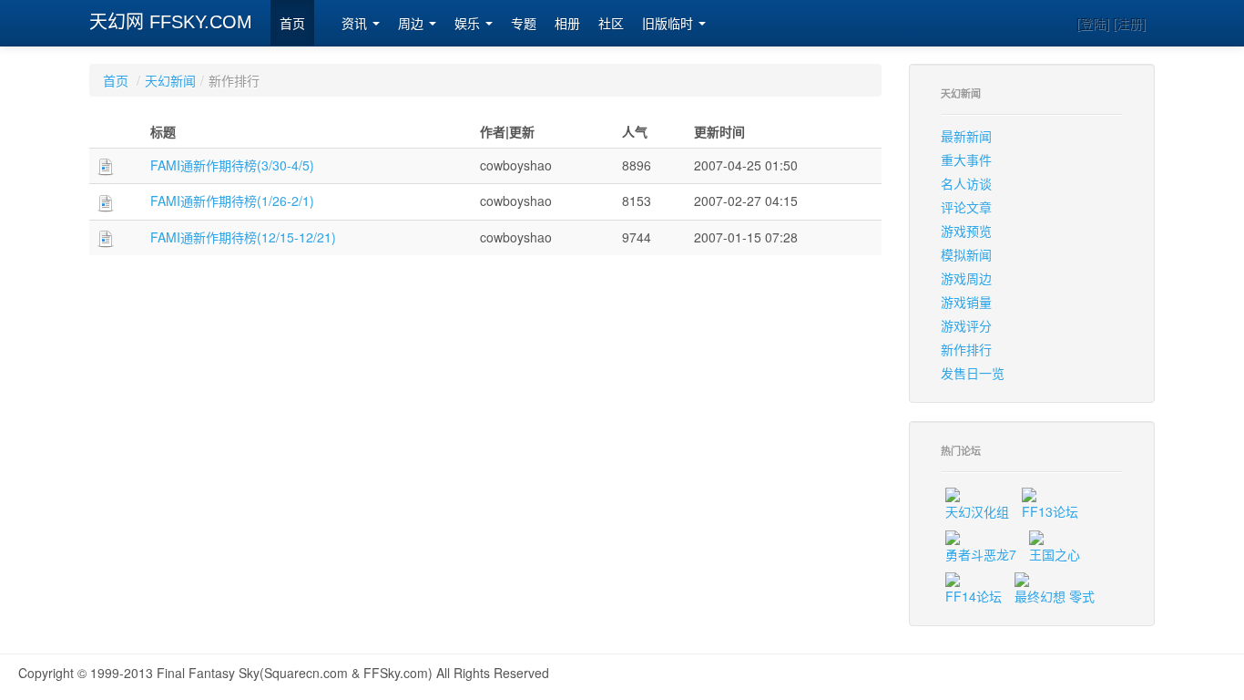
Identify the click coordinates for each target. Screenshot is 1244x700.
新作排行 (966, 349)
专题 (523, 23)
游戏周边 (966, 278)
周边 (412, 23)
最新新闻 (966, 136)
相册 (567, 23)
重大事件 (966, 159)
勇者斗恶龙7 (980, 554)
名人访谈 (966, 183)
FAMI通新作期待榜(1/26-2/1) (232, 200)
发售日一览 (972, 373)
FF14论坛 (973, 596)
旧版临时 (669, 23)
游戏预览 (966, 230)
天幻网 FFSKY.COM (170, 22)
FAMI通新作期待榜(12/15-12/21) (243, 237)
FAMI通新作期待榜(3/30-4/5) (232, 165)
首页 (292, 23)
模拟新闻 (966, 254)
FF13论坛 (1050, 511)
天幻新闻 (170, 80)
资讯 (356, 23)
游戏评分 (966, 325)
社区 (611, 23)
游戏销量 (966, 302)
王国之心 (1054, 554)
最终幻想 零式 (1055, 596)
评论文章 (966, 207)
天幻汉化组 (977, 511)
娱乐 (469, 23)
